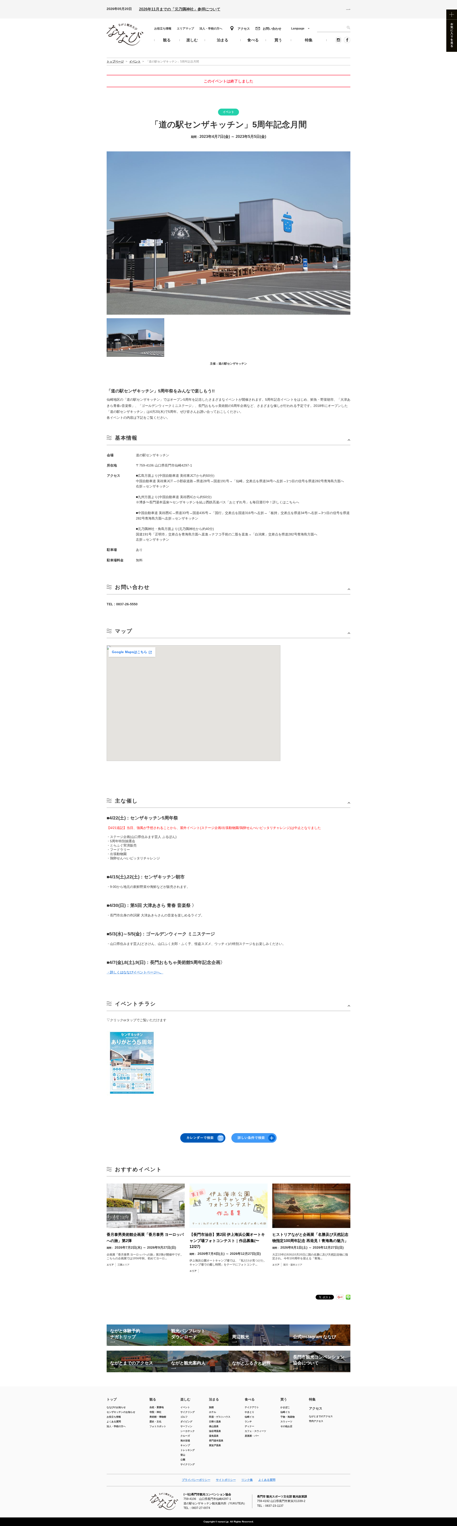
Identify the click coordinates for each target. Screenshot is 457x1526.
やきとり (249, 1412)
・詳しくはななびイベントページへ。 (135, 972)
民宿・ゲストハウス (219, 1416)
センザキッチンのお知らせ (121, 1412)
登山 (182, 1455)
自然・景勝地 (156, 1407)
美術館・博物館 (157, 1416)
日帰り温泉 (215, 1421)
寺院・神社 (155, 1412)
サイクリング (187, 1412)
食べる (250, 1399)
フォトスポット (157, 1426)
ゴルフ (184, 1416)
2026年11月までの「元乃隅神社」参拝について (179, 9)
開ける (228, 440)
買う (283, 1399)
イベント (185, 1407)
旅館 (211, 1407)
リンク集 (247, 1480)
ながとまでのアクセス (321, 1416)
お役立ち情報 (162, 28)
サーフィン (186, 1426)
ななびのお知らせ (116, 1407)
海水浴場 (185, 1440)
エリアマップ (185, 28)
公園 (182, 1459)
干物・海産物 (287, 1416)
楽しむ (185, 1399)
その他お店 (286, 1426)
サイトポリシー (226, 1480)
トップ (112, 1399)
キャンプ (185, 1445)
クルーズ (185, 1436)
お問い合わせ (272, 28)
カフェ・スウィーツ (255, 1431)
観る (152, 1399)
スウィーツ (286, 1421)
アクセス (244, 28)
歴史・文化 (155, 1421)
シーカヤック (187, 1431)
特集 (312, 1399)
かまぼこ (285, 1407)
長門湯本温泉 (216, 1440)
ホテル (212, 1412)
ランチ (248, 1421)
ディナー (249, 1426)
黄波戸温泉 (215, 1445)
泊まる (214, 1399)
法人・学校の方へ (210, 28)
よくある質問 (114, 1421)
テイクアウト (252, 1407)
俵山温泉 (214, 1426)
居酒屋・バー (252, 1436)
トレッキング (187, 1450)
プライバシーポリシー (196, 1480)
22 (269, 781)
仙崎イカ (249, 1416)
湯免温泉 (214, 1436)
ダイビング (186, 1421)
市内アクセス (316, 1421)
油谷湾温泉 (215, 1431)
